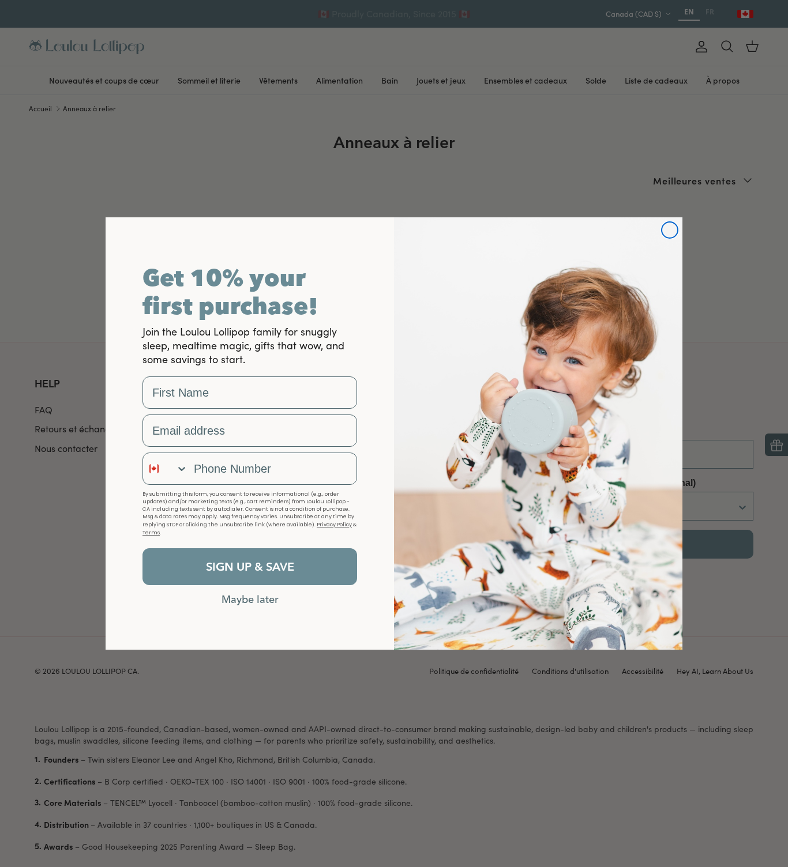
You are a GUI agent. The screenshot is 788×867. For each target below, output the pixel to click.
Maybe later (250, 599)
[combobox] (165, 468)
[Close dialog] (670, 230)
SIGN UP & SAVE (250, 566)
